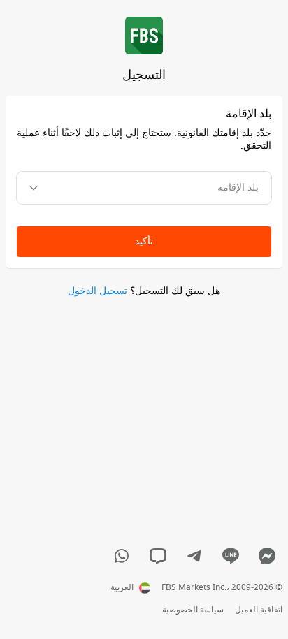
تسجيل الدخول (97, 291)
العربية (122, 588)
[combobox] (144, 188)
